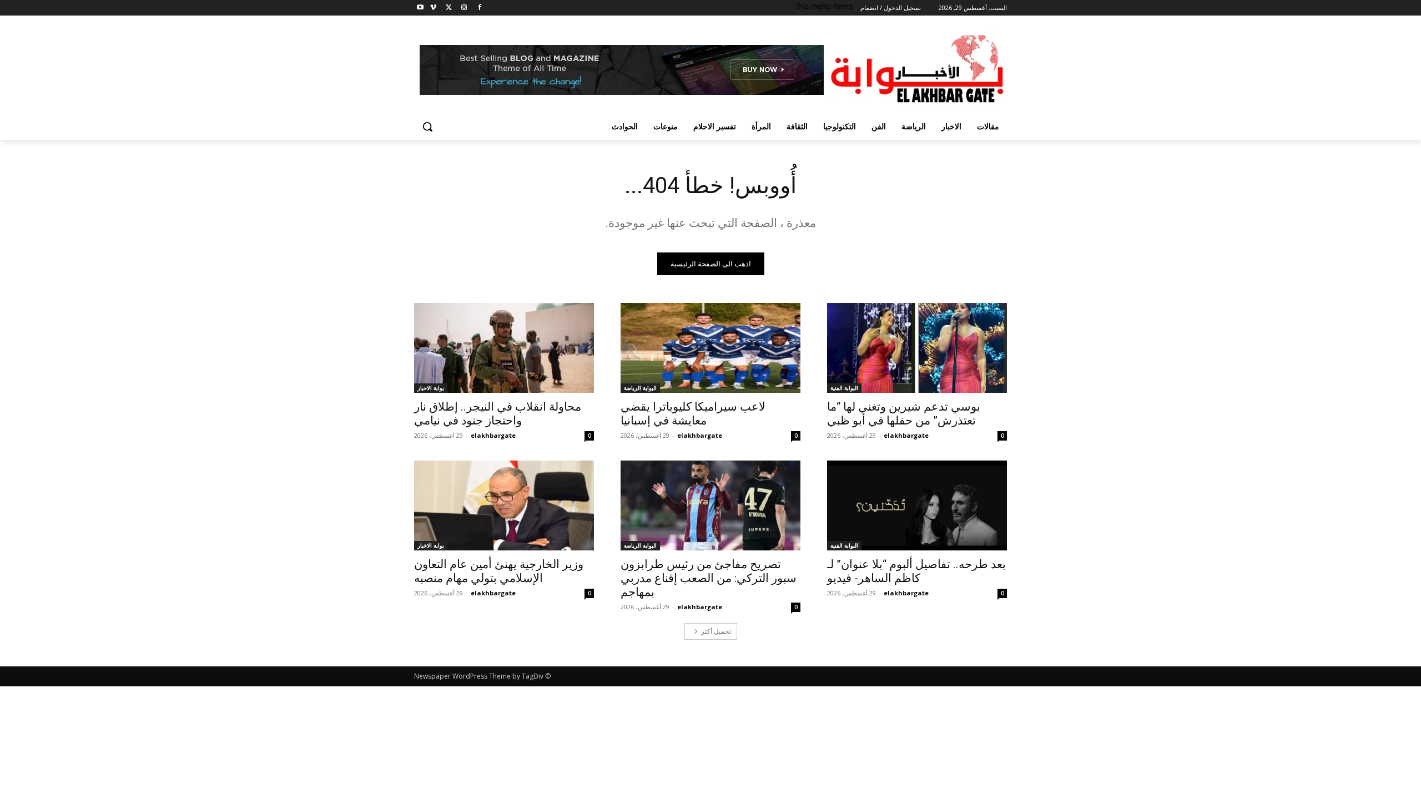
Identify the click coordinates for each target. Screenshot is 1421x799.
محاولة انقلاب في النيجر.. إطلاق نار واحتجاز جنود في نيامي (497, 413)
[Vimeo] (433, 8)
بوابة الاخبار (430, 388)
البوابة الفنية (844, 388)
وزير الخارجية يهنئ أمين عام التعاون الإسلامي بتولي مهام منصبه (498, 571)
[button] (427, 126)
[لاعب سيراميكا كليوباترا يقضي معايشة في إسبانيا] (710, 348)
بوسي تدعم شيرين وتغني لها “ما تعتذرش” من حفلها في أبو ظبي (903, 413)
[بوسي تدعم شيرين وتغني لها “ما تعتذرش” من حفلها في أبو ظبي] (917, 348)
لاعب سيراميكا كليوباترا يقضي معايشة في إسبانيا (693, 413)
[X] (448, 8)
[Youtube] (420, 8)
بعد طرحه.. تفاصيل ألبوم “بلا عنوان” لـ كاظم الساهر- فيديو (916, 571)
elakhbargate (906, 435)
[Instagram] (463, 8)
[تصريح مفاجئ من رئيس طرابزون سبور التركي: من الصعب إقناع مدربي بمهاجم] (710, 505)
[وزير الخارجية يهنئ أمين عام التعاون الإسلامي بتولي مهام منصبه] (504, 505)
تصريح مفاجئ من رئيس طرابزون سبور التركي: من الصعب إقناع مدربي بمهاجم (709, 578)
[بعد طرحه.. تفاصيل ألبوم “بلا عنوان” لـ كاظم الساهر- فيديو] (917, 505)
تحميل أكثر (716, 631)
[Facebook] (479, 8)
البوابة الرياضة (640, 388)
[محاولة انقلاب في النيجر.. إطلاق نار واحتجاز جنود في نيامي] (504, 348)
